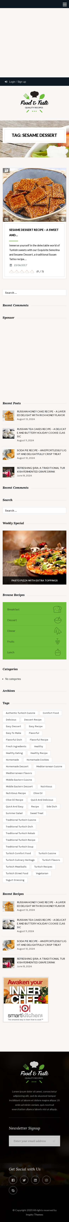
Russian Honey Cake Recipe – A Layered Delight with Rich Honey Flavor (41, 413)
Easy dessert (13, 726)
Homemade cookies (38, 759)
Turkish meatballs (16, 866)
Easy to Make (13, 733)
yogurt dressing (15, 880)
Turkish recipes (43, 866)
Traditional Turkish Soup (19, 846)
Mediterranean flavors (19, 773)
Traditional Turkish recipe (20, 839)
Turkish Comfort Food (18, 853)
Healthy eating (14, 753)
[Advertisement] (34, 42)
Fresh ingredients (16, 746)
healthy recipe (38, 753)
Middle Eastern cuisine (19, 779)
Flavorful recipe (39, 739)
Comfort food (51, 712)
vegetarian (42, 873)
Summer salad (14, 813)
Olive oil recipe (14, 799)
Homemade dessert (17, 766)
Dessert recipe (32, 719)
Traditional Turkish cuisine (21, 819)
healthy (38, 746)
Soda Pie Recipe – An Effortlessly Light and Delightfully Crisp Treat (41, 452)
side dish (52, 806)
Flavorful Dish (14, 739)
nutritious (46, 786)
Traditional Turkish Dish (19, 826)
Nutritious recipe (16, 793)
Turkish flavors (51, 860)
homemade (12, 759)
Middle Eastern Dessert (19, 786)
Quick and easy (14, 806)
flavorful (34, 733)
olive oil (37, 793)
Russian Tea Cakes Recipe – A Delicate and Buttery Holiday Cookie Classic (41, 432)
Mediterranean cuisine (49, 766)
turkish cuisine (47, 853)
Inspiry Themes (34, 1214)
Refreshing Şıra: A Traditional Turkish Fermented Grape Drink (41, 469)
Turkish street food (17, 873)
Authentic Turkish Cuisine (20, 712)
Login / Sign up (17, 81)
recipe (35, 806)
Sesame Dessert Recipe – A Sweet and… (34, 232)
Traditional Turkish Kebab (20, 833)
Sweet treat (36, 813)
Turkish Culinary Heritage (20, 860)
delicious (11, 719)
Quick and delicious (42, 799)
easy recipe (35, 726)
